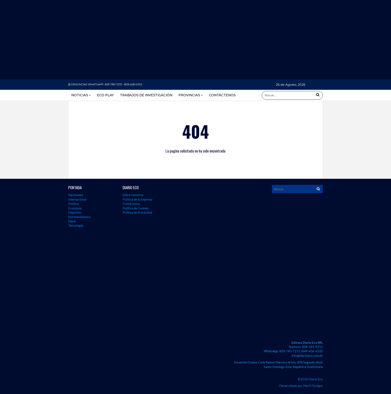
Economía (74, 208)
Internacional (77, 199)
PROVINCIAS (189, 95)
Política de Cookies (136, 208)
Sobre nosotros (133, 195)
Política (73, 203)
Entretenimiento (79, 217)
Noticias (80, 95)
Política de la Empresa (137, 199)
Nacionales (75, 195)
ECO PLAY (105, 95)
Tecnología (75, 225)
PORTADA (75, 187)
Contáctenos (131, 203)
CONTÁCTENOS (222, 95)
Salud (72, 221)
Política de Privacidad (137, 212)
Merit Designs (313, 385)
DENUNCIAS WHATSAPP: (106, 84)
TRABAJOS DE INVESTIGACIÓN (146, 95)
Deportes (74, 212)
